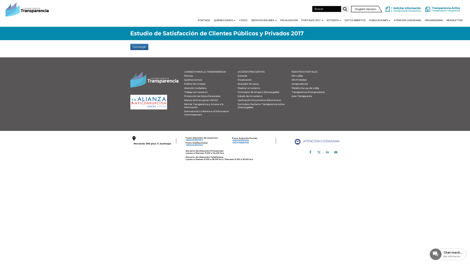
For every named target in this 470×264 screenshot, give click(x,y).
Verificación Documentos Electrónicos (259, 100)
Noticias (188, 75)
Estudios (333, 20)
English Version (365, 9)
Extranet (242, 75)
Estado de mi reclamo (250, 96)
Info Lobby (297, 75)
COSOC (243, 20)
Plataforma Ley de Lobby (305, 88)
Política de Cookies (194, 83)
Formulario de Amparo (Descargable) (258, 92)
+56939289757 (194, 140)
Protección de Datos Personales (202, 96)
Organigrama (434, 20)
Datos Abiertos (355, 20)
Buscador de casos (248, 83)
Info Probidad (299, 79)
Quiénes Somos (224, 20)
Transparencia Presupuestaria (308, 92)
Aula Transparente (302, 96)
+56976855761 (240, 142)
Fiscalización (289, 20)
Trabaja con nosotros (195, 92)
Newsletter (454, 20)
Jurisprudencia (300, 83)
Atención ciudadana (195, 88)
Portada (204, 20)
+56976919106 (240, 140)
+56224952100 (194, 145)
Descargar (139, 47)
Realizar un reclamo (249, 88)
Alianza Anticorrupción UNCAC (201, 100)
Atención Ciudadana (407, 20)
